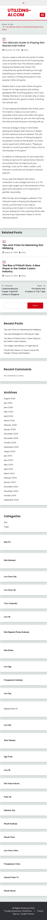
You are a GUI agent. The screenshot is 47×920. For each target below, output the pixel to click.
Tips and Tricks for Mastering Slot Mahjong (22, 246)
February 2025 (10, 478)
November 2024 (11, 491)
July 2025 (8, 455)
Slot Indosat (10, 560)
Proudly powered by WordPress (18, 911)
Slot (4, 38)
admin (25, 50)
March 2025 (9, 473)
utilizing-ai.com (19, 12)
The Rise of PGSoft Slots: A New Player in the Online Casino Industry (21, 268)
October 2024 (10, 495)
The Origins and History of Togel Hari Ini (21, 345)
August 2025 (9, 451)
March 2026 (9, 420)
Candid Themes (27, 914)
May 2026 (8, 411)
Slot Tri (7, 542)
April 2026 (8, 416)
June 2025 (8, 460)
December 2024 (11, 486)
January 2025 (10, 482)
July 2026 (8, 403)
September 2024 (11, 500)
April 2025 (8, 469)
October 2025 (10, 442)
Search (35, 305)
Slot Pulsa (8, 650)
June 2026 (8, 407)
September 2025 (11, 447)
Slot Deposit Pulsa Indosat (16, 632)
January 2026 (10, 429)
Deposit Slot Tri (11, 708)
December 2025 (11, 433)
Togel (6, 526)
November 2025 (11, 438)
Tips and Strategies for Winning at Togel (21, 334)
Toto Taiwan (10, 740)
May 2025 (8, 464)
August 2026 (9, 398)
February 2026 (10, 425)
